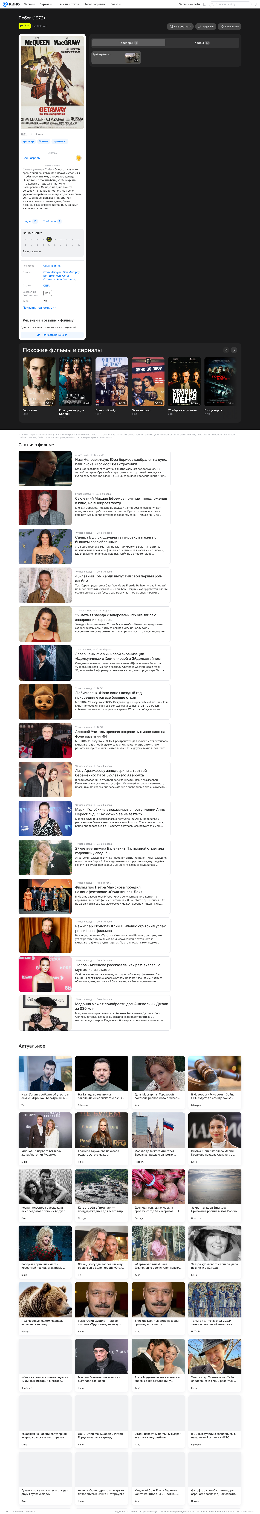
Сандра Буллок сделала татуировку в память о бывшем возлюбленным (116, 539)
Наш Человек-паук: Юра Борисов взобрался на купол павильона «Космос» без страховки (121, 461)
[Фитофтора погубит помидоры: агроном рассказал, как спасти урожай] (214, 1478)
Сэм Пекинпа (51, 265)
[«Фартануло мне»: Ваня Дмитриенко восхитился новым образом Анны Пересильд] (158, 1252)
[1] (26, 244)
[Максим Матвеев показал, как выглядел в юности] (101, 1365)
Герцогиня (30, 410)
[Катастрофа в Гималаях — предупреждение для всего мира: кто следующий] (101, 1195)
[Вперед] (234, 350)
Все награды (31, 158)
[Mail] (5, 4)
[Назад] (226, 350)
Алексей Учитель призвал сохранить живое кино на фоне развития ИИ (120, 734)
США (46, 285)
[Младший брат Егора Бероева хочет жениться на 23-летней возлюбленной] (158, 1478)
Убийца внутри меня (182, 410)
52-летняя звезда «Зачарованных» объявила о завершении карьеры (115, 617)
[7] (61, 244)
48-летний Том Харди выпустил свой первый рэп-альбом (119, 578)
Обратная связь (245, 1511)
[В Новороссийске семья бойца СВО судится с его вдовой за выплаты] (214, 1082)
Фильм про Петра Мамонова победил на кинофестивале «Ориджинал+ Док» (108, 889)
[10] (79, 244)
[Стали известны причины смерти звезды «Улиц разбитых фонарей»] (158, 1421)
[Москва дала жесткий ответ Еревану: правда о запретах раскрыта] (158, 1138)
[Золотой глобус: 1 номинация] (79, 158)
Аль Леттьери (66, 279)
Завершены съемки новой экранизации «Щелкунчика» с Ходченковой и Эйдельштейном (118, 656)
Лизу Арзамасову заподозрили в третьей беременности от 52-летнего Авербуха (111, 772)
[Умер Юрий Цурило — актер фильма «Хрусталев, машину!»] (101, 1308)
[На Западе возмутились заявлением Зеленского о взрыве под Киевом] (101, 1082)
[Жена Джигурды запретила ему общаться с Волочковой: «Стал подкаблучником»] (101, 1252)
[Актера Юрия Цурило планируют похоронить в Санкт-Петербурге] (101, 1478)
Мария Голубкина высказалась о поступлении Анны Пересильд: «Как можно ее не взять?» (120, 811)
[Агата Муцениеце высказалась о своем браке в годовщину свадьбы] (158, 1365)
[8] (67, 244)
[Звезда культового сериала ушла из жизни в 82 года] (214, 1252)
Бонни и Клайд (106, 410)
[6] (55, 244)
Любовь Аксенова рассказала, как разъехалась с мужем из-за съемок (117, 967)
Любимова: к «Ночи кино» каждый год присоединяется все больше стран (108, 695)
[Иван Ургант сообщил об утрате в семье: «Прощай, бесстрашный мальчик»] (45, 1082)
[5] (49, 244)
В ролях (27, 272)
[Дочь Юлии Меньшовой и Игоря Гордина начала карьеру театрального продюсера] (101, 1421)
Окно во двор (141, 410)
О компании (17, 1511)
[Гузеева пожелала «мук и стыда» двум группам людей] (45, 1478)
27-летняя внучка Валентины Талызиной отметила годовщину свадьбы (119, 850)
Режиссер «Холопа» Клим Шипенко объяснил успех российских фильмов (120, 928)
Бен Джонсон (52, 275)
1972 (24, 134)
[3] (37, 244)
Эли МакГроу (71, 272)
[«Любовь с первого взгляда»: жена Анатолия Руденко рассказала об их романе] (45, 1138)
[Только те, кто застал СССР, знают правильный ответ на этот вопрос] (214, 1308)
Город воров (213, 410)
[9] (73, 244)
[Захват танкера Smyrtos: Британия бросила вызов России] (214, 1195)
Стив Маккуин (52, 272)
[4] (43, 244)
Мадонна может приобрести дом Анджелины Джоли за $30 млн (121, 1006)
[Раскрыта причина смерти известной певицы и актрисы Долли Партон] (45, 1252)
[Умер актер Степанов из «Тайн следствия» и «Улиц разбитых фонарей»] (214, 1365)
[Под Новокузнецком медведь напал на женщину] (45, 1308)
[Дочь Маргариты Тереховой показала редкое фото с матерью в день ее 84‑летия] (158, 1082)
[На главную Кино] (14, 4)
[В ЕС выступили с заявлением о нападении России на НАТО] (214, 1421)
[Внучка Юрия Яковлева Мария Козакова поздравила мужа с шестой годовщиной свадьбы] (214, 1138)
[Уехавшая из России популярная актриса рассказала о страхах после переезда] (45, 1421)
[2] (32, 244)
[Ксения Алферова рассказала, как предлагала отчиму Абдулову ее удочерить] (45, 1195)
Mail (6, 1511)
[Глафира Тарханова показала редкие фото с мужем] (101, 1138)
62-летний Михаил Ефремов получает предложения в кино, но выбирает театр (121, 500)
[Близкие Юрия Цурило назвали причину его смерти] (158, 1308)
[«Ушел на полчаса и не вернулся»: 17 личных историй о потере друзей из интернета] (45, 1365)
